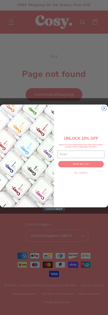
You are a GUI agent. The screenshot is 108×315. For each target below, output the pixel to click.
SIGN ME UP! (81, 164)
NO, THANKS (81, 173)
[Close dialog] (104, 108)
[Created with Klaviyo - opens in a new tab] (54, 209)
